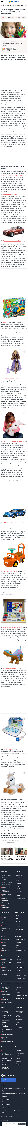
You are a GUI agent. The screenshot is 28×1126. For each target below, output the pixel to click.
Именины (19, 1027)
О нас (3, 1085)
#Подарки (8, 840)
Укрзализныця (6, 931)
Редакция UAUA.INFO (11, 17)
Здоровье (18, 936)
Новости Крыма (7, 903)
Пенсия (3, 1047)
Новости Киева (6, 875)
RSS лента (5, 1113)
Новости (4, 871)
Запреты (18, 1022)
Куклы (5, 322)
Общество (18, 871)
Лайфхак (18, 973)
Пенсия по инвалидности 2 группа (7, 1054)
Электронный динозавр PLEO (12, 627)
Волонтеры (5, 999)
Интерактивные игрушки (11, 378)
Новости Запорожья (5, 891)
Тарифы (4, 925)
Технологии (5, 939)
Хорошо (21, 1123)
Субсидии (19, 883)
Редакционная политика (9, 1091)
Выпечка (18, 1050)
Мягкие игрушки (9, 749)
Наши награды (6, 1099)
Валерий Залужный (5, 1025)
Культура (18, 970)
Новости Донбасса (5, 899)
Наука (3, 936)
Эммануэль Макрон (5, 1021)
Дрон (3, 948)
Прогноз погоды (20, 898)
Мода (17, 964)
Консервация (20, 1053)
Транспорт (5, 920)
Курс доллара (6, 928)
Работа (18, 877)
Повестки (19, 987)
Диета (18, 945)
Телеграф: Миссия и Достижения (11, 1110)
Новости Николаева (5, 906)
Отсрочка (18, 992)
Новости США (6, 962)
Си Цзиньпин (6, 1018)
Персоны (4, 1007)
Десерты (18, 1058)
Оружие (4, 997)
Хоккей (18, 924)
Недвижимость (6, 922)
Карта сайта (5, 1107)
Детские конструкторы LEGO (12, 241)
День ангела (19, 1025)
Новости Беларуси (5, 973)
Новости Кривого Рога (7, 895)
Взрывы (4, 991)
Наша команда (6, 1104)
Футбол (18, 915)
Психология (19, 948)
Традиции (19, 1019)
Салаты (18, 1061)
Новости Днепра (7, 882)
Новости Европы (7, 959)
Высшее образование (20, 892)
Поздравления (20, 978)
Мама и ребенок (20, 939)
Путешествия (20, 967)
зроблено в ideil (5, 1120)
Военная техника (7, 1002)
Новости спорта (20, 912)
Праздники (18, 1007)
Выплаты (18, 880)
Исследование (20, 950)
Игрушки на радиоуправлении (12, 441)
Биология (5, 945)
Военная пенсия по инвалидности (7, 1059)
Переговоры (6, 994)
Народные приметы (19, 1016)
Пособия (18, 895)
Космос (4, 942)
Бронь (18, 990)
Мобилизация (19, 983)
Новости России (7, 964)
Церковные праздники (19, 1011)
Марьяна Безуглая (5, 1038)
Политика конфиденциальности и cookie (13, 1088)
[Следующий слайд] (26, 5)
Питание (18, 942)
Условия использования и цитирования (13, 1093)
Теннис (18, 921)
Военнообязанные (21, 995)
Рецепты (17, 1047)
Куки (13, 1123)
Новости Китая (6, 970)
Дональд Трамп (6, 1015)
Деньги (4, 917)
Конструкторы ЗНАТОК (10, 571)
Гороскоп (18, 959)
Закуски (18, 1064)
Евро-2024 (19, 926)
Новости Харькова (5, 878)
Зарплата (19, 875)
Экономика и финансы (5, 913)
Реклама (4, 1096)
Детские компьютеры (10, 668)
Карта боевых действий (6, 988)
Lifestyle (17, 956)
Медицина (19, 886)
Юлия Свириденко (7, 1041)
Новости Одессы (7, 884)
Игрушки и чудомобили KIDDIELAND (15, 522)
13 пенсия (5, 1050)
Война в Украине (6, 983)
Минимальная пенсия (6, 1063)
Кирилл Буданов (7, 1029)
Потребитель (20, 962)
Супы (17, 1055)
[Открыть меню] (2, 2)
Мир (2, 956)
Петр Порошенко (7, 1032)
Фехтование (19, 929)
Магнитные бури (21, 975)
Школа (18, 888)
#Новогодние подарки (18, 840)
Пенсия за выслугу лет (5, 1068)
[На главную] (14, 2)
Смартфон (5, 950)
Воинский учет (20, 998)
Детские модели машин (10, 195)
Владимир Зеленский (5, 1011)
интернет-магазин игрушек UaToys (12, 175)
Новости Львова (7, 887)
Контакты (4, 1102)
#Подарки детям (10, 842)
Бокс (17, 918)
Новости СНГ (6, 967)
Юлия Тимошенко (7, 1034)
